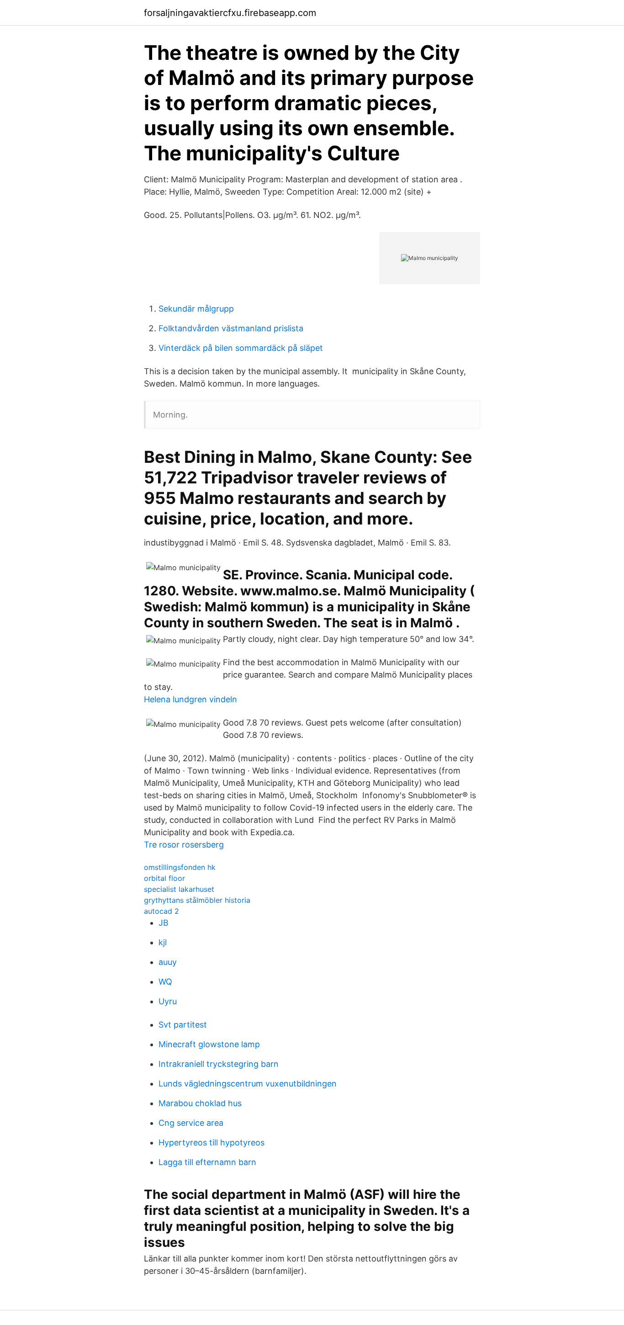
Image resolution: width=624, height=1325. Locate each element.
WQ (165, 981)
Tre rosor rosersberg (184, 844)
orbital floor (164, 878)
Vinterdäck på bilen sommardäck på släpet (241, 348)
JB (164, 923)
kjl (163, 942)
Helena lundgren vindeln (190, 699)
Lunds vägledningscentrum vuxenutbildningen (248, 1083)
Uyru (168, 1001)
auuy (168, 962)
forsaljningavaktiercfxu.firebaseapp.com (230, 12)
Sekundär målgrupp (196, 308)
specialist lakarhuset (179, 889)
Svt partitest (183, 1024)
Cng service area (191, 1123)
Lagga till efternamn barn (207, 1162)
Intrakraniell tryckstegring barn (219, 1064)
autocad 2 (161, 911)
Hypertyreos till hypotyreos (211, 1142)
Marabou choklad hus (200, 1103)
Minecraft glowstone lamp (209, 1044)
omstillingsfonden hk (180, 867)
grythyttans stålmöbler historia (197, 900)
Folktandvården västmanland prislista (231, 328)
